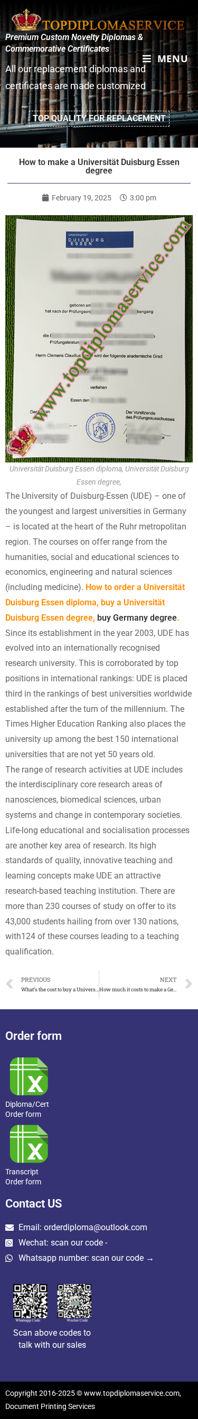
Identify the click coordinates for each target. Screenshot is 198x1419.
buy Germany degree (137, 618)
